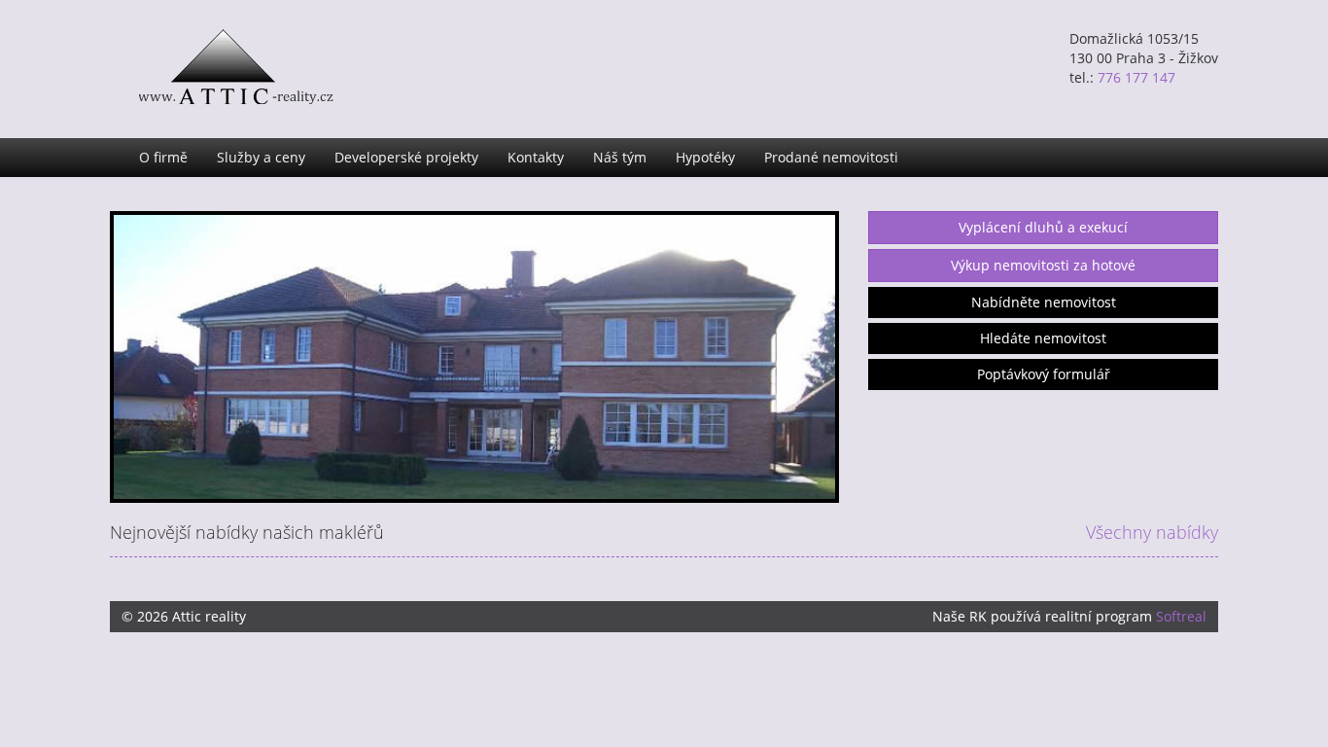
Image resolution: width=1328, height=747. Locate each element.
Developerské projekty (406, 157)
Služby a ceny (261, 157)
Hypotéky (705, 157)
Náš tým (620, 157)
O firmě (163, 157)
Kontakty (535, 157)
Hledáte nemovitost (1043, 338)
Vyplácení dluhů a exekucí (1043, 227)
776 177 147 (1136, 77)
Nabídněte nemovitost (1043, 302)
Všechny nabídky (1152, 532)
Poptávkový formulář (1043, 374)
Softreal (1181, 616)
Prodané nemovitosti (831, 157)
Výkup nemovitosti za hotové (1043, 265)
